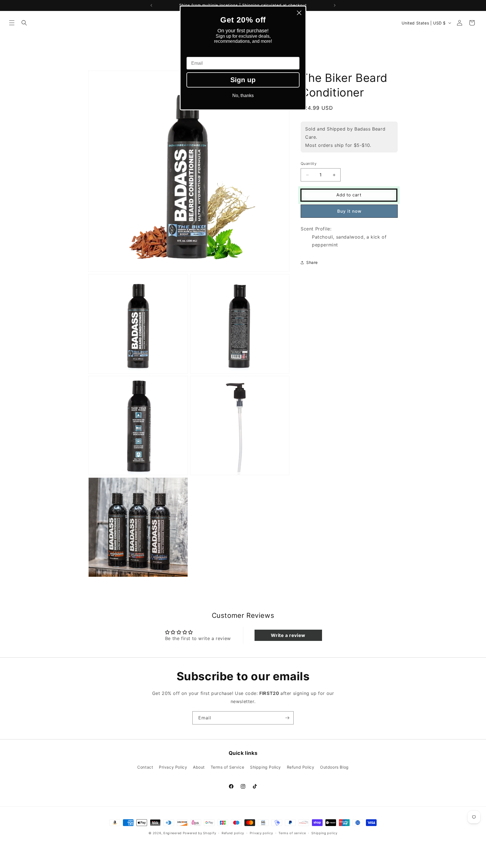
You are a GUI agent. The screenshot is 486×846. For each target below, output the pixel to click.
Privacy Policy (173, 766)
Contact (145, 766)
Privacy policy (261, 833)
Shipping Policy (265, 766)
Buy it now (349, 211)
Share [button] (312, 262)
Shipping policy (324, 833)
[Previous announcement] (151, 5)
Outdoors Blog (334, 766)
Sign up (243, 80)
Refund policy (233, 833)
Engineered (172, 833)
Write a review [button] (288, 635)
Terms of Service (227, 766)
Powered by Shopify (199, 833)
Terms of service (292, 833)
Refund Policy (300, 766)
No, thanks (243, 95)
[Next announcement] (334, 5)
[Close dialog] (299, 13)
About (199, 766)
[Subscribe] (287, 717)
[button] (12, 23)
